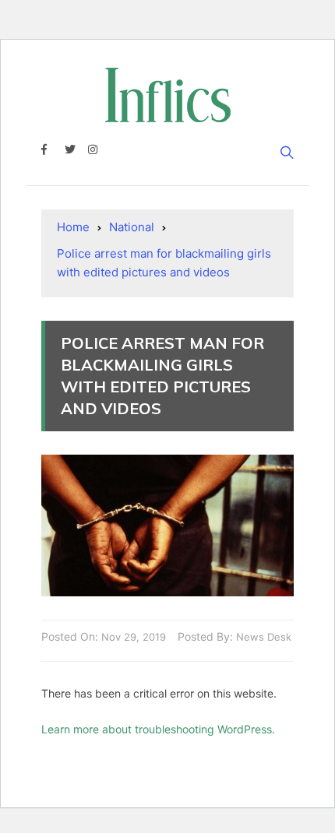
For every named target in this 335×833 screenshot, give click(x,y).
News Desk (263, 637)
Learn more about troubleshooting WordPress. (158, 729)
